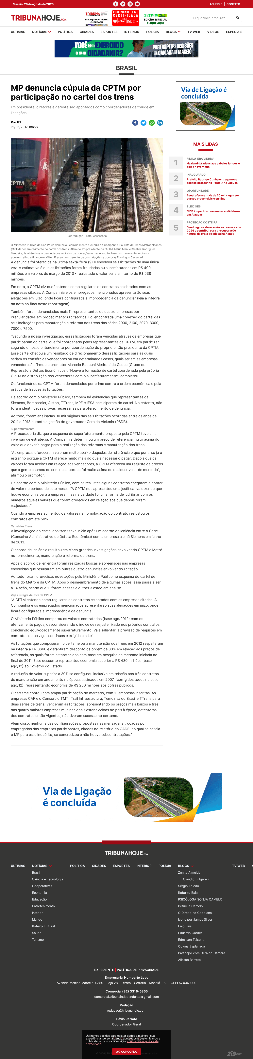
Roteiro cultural (43, 926)
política (65, 32)
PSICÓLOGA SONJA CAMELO (200, 899)
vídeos (213, 32)
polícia (152, 32)
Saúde (36, 933)
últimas (18, 32)
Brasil (36, 872)
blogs (171, 32)
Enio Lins (185, 926)
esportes (109, 32)
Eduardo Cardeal (190, 933)
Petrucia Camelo (190, 906)
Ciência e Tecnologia (47, 879)
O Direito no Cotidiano (195, 913)
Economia (39, 893)
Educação (39, 899)
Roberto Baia (188, 893)
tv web (193, 32)
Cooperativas (42, 886)
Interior (37, 913)
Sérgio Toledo (188, 886)
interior (131, 32)
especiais (234, 32)
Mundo (37, 919)
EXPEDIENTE (104, 970)
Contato (233, 4)
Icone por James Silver (195, 919)
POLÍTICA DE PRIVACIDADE (138, 970)
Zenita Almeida (189, 872)
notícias (39, 32)
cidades (87, 32)
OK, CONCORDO (126, 1051)
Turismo (38, 940)
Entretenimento (43, 906)
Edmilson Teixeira (191, 940)
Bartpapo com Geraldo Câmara (201, 953)
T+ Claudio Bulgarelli (193, 879)
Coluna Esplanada (191, 946)
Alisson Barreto (189, 960)
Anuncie (216, 4)
